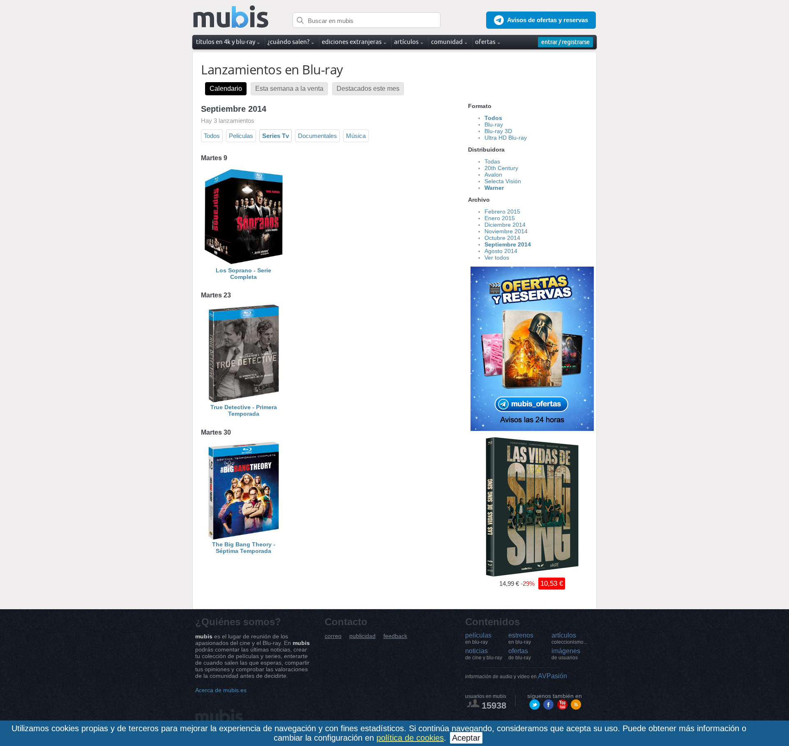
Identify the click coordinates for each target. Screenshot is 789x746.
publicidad (362, 636)
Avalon (493, 174)
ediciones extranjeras (352, 41)
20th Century (501, 168)
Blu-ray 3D (498, 131)
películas (478, 638)
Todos (212, 135)
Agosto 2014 (500, 251)
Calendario (226, 88)
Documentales (317, 135)
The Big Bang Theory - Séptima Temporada (243, 547)
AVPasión (516, 675)
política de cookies (410, 737)
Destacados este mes (368, 88)
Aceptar (466, 737)
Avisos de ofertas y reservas (547, 19)
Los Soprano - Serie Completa (243, 273)
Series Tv (275, 135)
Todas (492, 161)
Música (356, 135)
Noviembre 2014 (506, 231)
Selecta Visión (502, 181)
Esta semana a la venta (289, 88)
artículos (569, 638)
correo (333, 636)
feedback (395, 636)
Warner (494, 187)
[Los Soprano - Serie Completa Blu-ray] (244, 263)
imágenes (565, 654)
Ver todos (496, 257)
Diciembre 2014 (505, 224)
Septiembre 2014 (507, 244)
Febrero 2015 (502, 211)
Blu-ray (493, 124)
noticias (483, 654)
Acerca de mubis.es (221, 690)
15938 (494, 705)
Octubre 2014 (502, 238)
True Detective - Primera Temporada (243, 410)
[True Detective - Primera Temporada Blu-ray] (244, 400)
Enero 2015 (499, 218)
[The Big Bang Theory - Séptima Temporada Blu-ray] (244, 537)
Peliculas (241, 135)
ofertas (519, 654)
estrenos (520, 638)
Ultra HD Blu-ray (505, 137)
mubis (231, 17)
